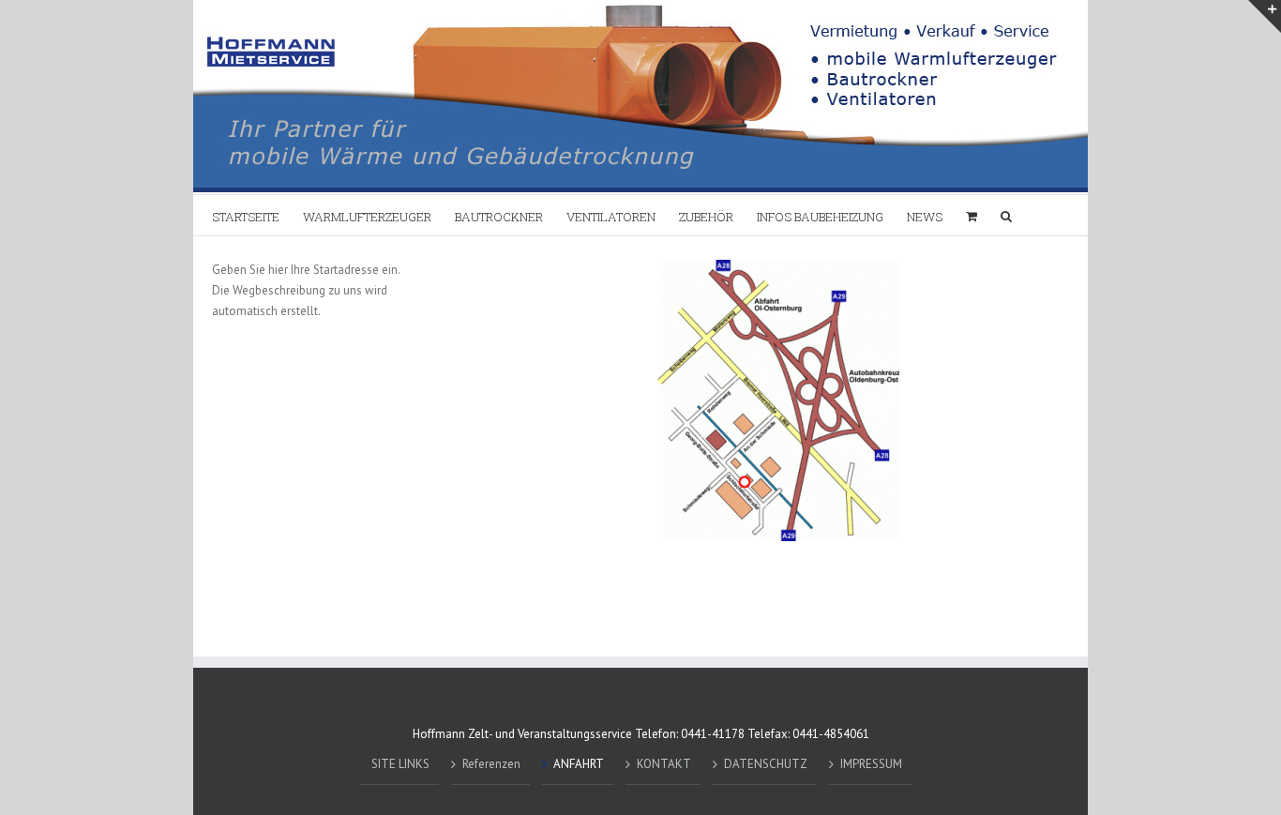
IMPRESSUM (871, 764)
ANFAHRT (578, 764)
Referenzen (491, 764)
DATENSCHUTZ (765, 764)
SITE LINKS (400, 764)
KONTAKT (664, 764)
